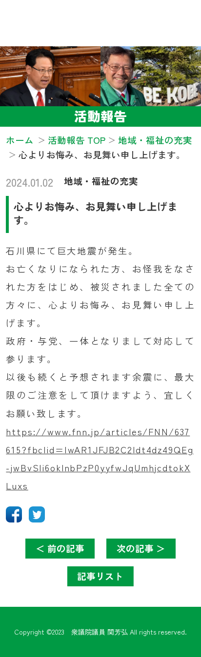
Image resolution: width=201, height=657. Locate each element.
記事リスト (100, 575)
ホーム (20, 139)
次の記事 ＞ (141, 548)
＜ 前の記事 (60, 548)
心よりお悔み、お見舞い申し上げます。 (96, 213)
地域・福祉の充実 (101, 180)
